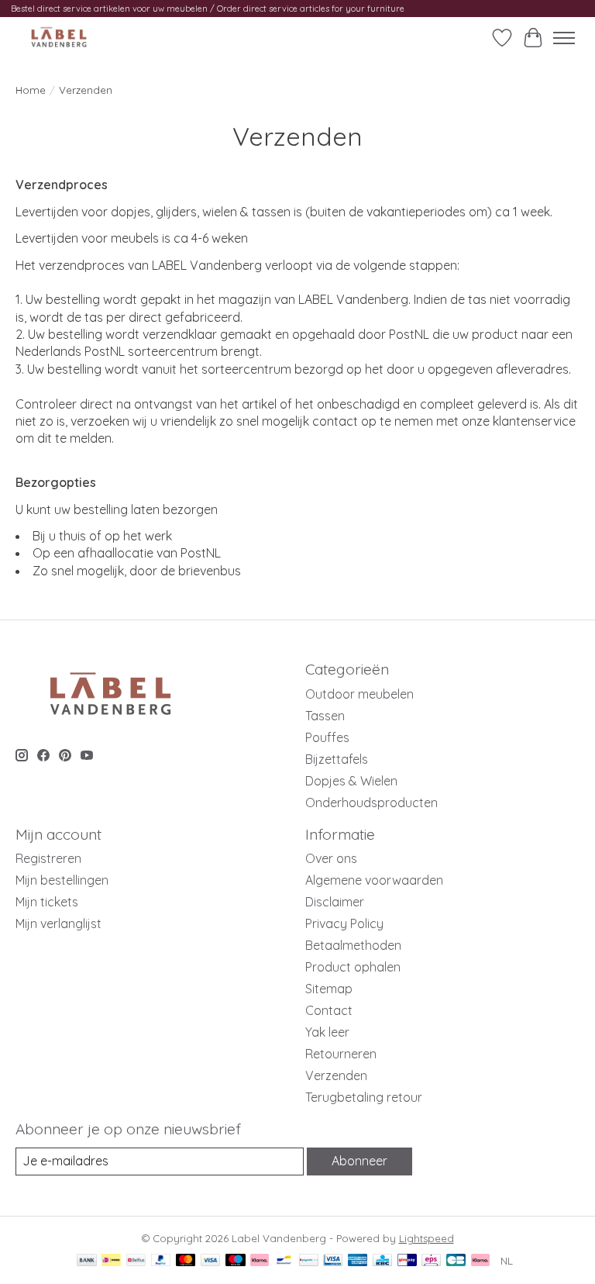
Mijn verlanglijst (58, 923)
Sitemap (329, 988)
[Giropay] (407, 1261)
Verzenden (336, 1075)
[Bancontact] (284, 1261)
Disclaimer (334, 902)
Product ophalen (353, 967)
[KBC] (382, 1261)
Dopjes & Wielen (351, 781)
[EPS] (431, 1261)
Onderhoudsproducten (371, 802)
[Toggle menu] (564, 38)
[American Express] (358, 1261)
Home (30, 90)
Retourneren (341, 1053)
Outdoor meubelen (359, 694)
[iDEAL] (111, 1261)
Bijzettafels (336, 759)
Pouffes (327, 737)
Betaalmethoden (353, 945)
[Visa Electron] (332, 1261)
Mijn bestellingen (61, 880)
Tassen (325, 715)
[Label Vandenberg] (58, 38)
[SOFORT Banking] (259, 1261)
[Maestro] (235, 1261)
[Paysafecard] (308, 1261)
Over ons (331, 858)
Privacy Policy (344, 923)
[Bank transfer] (87, 1261)
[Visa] (211, 1261)
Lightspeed (426, 1238)
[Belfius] (136, 1261)
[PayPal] (161, 1261)
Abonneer (359, 1160)
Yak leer (327, 1032)
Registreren (48, 858)
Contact (329, 1010)
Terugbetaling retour (363, 1097)
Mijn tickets (46, 902)
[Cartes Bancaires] (456, 1261)
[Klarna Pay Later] (480, 1261)
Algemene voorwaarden (374, 880)
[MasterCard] (186, 1261)
